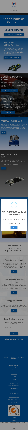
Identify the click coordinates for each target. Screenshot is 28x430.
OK (14, 228)
